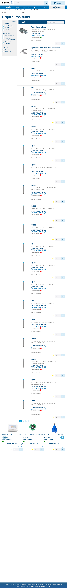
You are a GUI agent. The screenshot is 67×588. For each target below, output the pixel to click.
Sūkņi (23, 12)
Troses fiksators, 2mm (38, 27)
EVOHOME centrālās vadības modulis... (12, 435)
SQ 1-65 (33, 68)
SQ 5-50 (33, 263)
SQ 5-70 (33, 301)
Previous (5, 437)
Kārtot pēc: (43, 22)
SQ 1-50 (33, 359)
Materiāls (6, 34)
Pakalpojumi (20, 7)
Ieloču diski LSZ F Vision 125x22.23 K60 (33, 435)
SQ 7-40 (33, 319)
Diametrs (6, 47)
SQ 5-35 (33, 244)
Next (62, 437)
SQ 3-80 (33, 206)
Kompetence (31, 7)
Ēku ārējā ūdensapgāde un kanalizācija (11, 12)
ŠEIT (35, 9)
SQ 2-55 (33, 87)
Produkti (8, 7)
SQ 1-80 (33, 400)
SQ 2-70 (33, 106)
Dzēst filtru (13, 21)
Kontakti (43, 7)
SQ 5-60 (33, 282)
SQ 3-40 (33, 146)
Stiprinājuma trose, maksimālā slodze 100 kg (45, 48)
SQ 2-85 (33, 127)
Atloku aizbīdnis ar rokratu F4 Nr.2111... (54, 435)
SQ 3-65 (33, 185)
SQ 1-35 (33, 338)
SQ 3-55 (33, 165)
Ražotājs (6, 23)
